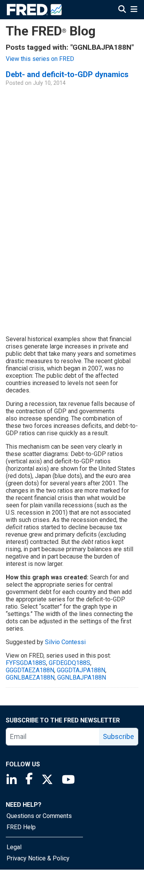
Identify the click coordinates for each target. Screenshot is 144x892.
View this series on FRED (40, 58)
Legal (14, 847)
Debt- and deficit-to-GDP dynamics (67, 74)
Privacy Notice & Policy (38, 858)
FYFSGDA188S (26, 662)
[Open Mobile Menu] (133, 9)
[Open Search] (122, 9)
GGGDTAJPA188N (81, 670)
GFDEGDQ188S (69, 662)
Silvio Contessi (65, 642)
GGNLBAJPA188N (81, 677)
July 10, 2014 (49, 83)
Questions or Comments (39, 816)
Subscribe (118, 736)
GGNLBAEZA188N (30, 677)
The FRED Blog (51, 31)
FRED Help (21, 827)
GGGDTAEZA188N (30, 670)
